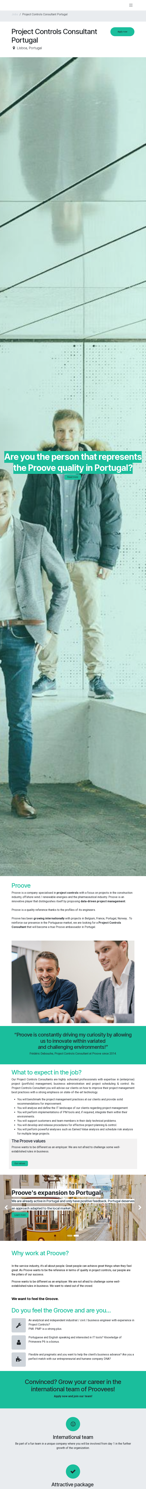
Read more (72, 477)
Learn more (20, 1215)
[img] (6, 1208)
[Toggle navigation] (130, 5)
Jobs (15, 14)
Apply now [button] (122, 31)
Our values (19, 1163)
